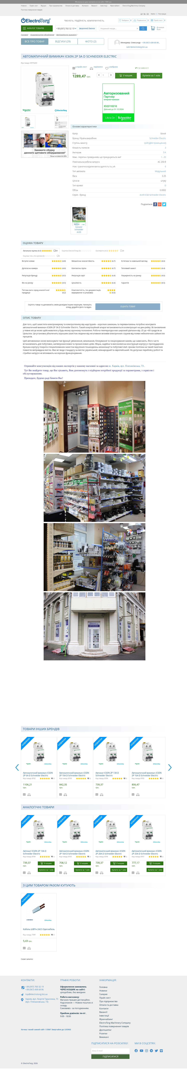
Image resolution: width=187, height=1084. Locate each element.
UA (142, 14)
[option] (39, 767)
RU (145, 14)
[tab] (40, 250)
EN (148, 14)
